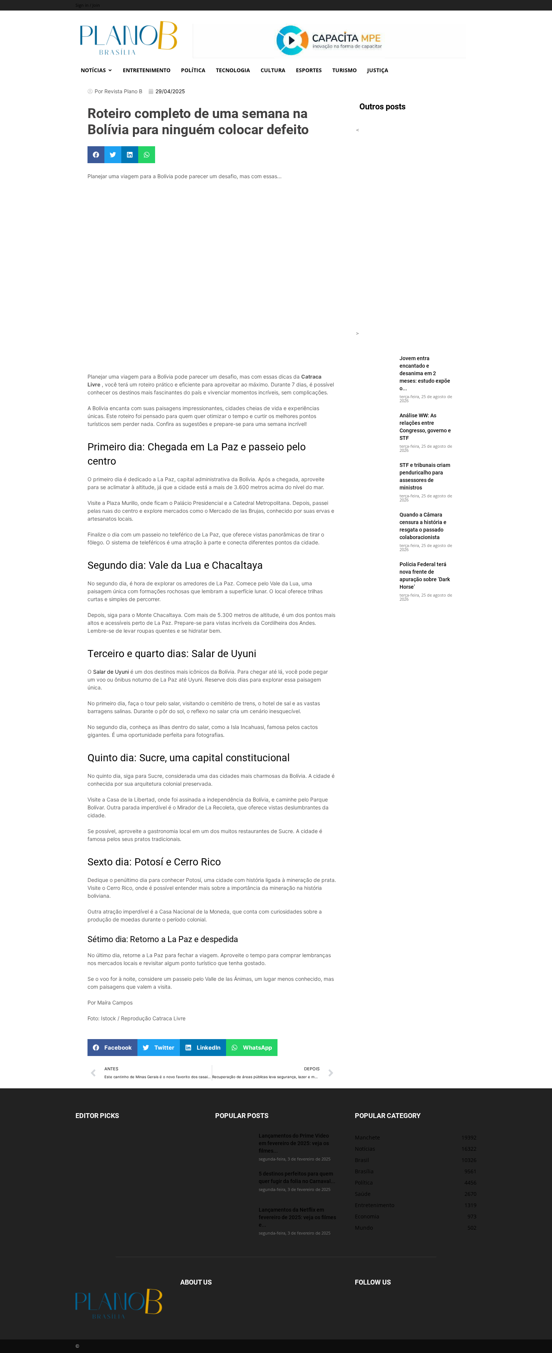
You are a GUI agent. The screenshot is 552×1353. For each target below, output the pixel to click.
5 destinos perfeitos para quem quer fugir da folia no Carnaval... (297, 1177)
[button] (95, 154)
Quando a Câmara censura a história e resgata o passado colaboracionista (423, 526)
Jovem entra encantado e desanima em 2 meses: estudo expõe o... (425, 373)
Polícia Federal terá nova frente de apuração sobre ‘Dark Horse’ (425, 575)
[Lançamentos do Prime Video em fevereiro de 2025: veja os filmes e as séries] (234, 1145)
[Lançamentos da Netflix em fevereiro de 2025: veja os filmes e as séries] (234, 1219)
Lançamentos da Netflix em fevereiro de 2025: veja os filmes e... (297, 1217)
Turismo (344, 70)
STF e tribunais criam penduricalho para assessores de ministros (425, 476)
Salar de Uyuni (111, 671)
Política (193, 70)
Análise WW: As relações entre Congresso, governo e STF (425, 426)
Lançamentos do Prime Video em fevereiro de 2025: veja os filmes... (294, 1143)
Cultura (273, 70)
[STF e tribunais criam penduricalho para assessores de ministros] (375, 474)
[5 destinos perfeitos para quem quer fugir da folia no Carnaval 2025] (234, 1183)
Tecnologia (233, 70)
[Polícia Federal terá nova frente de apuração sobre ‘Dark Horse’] (375, 574)
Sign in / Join (87, 5)
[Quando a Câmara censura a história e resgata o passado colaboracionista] (375, 524)
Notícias (93, 70)
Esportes (309, 70)
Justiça (377, 70)
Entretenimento (146, 70)
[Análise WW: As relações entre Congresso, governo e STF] (375, 425)
